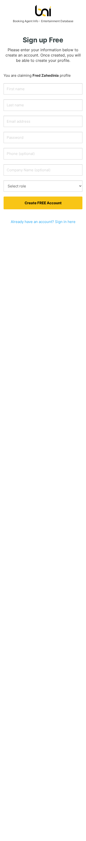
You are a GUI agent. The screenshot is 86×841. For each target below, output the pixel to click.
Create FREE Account (43, 203)
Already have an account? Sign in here (43, 221)
